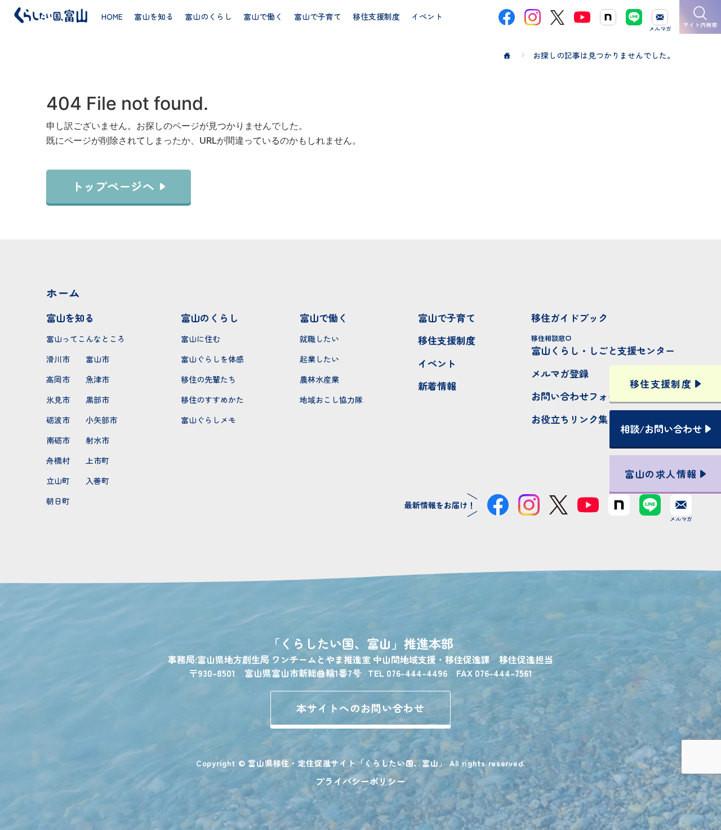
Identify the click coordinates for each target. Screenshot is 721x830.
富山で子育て (446, 317)
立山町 (58, 480)
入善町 (97, 480)
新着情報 (437, 386)
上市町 (97, 460)
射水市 (97, 440)
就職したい (319, 338)
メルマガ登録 (560, 373)
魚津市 (97, 379)
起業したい (319, 359)
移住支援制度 (446, 340)
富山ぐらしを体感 (212, 359)
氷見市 (58, 399)
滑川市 (58, 359)
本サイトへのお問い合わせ (360, 707)
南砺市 (58, 440)
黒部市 (97, 399)
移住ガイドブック (569, 317)
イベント (437, 363)
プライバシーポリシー (360, 781)
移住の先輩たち (208, 379)
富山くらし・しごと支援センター (603, 345)
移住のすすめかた (212, 399)
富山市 (97, 359)
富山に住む (200, 338)
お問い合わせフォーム (579, 396)
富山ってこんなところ (85, 338)
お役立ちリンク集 (569, 419)
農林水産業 (319, 379)
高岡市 (58, 379)
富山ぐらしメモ (208, 419)
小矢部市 (101, 419)
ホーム (63, 293)
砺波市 (58, 419)
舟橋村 (58, 460)
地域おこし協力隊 (331, 399)
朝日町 (58, 501)
